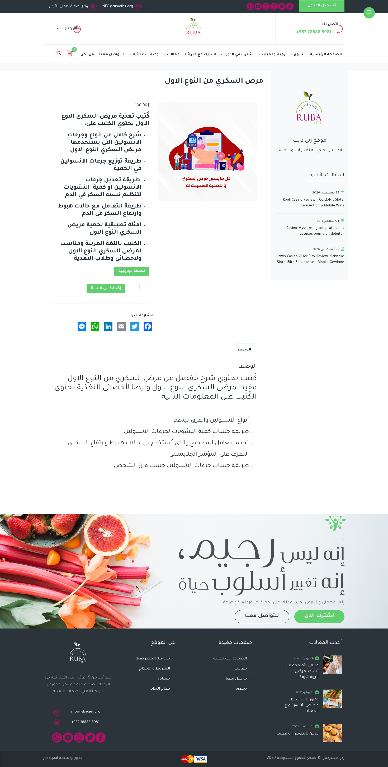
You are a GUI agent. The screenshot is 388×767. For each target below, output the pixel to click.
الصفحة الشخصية (230, 659)
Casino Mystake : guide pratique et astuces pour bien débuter (315, 231)
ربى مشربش (332, 758)
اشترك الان (319, 616)
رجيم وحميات (273, 55)
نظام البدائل (159, 689)
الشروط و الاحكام (154, 669)
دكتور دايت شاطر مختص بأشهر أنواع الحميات (302, 706)
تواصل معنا (236, 679)
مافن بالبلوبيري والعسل (297, 734)
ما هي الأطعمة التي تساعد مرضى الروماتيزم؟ (302, 672)
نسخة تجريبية (132, 271)
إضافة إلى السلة (106, 289)
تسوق (299, 55)
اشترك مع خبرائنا (200, 55)
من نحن (87, 55)
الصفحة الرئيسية (326, 55)
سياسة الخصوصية (153, 659)
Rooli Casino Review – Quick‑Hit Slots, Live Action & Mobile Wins (313, 203)
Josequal (51, 758)
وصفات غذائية (146, 55)
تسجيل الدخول (321, 6)
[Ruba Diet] (193, 28)
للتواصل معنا (111, 55)
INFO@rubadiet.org (117, 6)
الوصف (244, 350)
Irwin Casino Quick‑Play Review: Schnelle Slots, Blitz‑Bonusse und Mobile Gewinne (310, 259)
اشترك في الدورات (237, 55)
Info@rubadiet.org (85, 712)
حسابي (164, 679)
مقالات (173, 55)
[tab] (244, 350)
